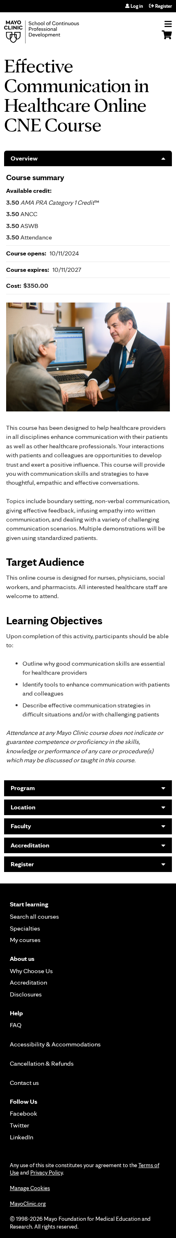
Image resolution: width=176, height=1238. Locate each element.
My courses (25, 940)
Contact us (24, 1083)
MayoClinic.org (28, 1203)
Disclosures (26, 994)
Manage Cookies (30, 1188)
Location (23, 807)
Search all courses (34, 916)
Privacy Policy (46, 1172)
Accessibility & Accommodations (55, 1044)
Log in (137, 6)
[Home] (51, 31)
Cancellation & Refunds (42, 1063)
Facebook (23, 1113)
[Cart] (167, 38)
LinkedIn (21, 1137)
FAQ (16, 1025)
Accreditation (30, 845)
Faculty (21, 826)
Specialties (25, 928)
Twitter (19, 1125)
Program (23, 788)
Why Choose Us (31, 971)
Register (163, 6)
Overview (24, 158)
